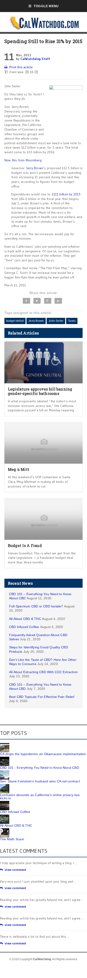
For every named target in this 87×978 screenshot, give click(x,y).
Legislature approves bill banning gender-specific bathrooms (40, 391)
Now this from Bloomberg (23, 160)
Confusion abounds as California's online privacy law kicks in (40, 796)
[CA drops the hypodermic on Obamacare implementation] (4, 745)
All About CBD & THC (25, 619)
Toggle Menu (46, 6)
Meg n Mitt (18, 469)
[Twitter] (37, 301)
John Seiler (55, 320)
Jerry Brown (34, 168)
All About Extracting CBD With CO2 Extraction (43, 672)
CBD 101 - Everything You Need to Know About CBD (39, 767)
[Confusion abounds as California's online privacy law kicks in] (4, 785)
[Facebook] (26, 301)
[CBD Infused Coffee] (4, 802)
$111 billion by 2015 (66, 194)
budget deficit (15, 320)
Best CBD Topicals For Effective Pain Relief (41, 697)
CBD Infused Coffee (24, 627)
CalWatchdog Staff (35, 59)
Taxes (72, 320)
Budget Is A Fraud (25, 545)
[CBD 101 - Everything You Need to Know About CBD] (4, 758)
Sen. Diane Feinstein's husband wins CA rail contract (40, 781)
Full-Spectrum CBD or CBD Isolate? (36, 606)
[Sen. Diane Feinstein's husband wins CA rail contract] (4, 772)
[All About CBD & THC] (4, 816)
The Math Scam (12, 839)
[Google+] (47, 301)
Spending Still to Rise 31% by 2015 (43, 41)
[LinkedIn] (58, 301)
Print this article (21, 67)
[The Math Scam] (4, 830)
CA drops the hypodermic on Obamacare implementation (43, 754)
